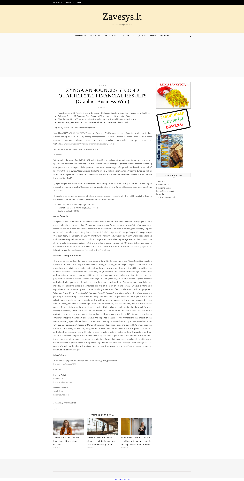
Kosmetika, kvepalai (165, 191)
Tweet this (57, 154)
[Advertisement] (122, 57)
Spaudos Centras (69, 403)
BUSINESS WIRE (77, 133)
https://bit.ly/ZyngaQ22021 (65, 364)
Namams (78, 36)
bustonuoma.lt (162, 184)
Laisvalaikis (110, 36)
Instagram (79, 250)
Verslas (127, 36)
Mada (153, 36)
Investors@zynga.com (62, 382)
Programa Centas (163, 188)
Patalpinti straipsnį (72, 2)
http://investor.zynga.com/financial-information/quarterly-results (86, 143)
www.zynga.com (141, 246)
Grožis (93, 36)
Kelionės (165, 36)
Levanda (160, 194)
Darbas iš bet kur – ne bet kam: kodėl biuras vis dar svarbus (66, 441)
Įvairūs (142, 36)
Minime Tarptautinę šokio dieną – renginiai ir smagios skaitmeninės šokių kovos (101, 441)
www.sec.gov (74, 349)
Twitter (71, 250)
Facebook (89, 250)
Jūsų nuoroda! (166, 197)
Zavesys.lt (122, 16)
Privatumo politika (122, 479)
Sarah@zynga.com (61, 394)
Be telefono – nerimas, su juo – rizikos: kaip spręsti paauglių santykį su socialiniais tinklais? (136, 441)
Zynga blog (104, 250)
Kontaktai (57, 2)
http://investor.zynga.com (99, 196)
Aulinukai (160, 181)
